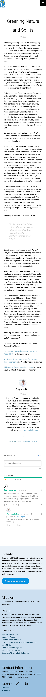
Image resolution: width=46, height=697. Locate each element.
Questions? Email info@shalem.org (15, 653)
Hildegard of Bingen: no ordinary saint (18, 367)
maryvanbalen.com (31, 430)
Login (40, 455)
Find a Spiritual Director (11, 650)
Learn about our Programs (12, 648)
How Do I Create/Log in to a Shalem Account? (19, 642)
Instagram (6, 690)
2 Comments (33, 441)
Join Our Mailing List (10, 634)
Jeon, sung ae (20, 517)
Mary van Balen (24, 441)
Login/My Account (9, 637)
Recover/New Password (11, 640)
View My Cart (7, 645)
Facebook (5, 688)
